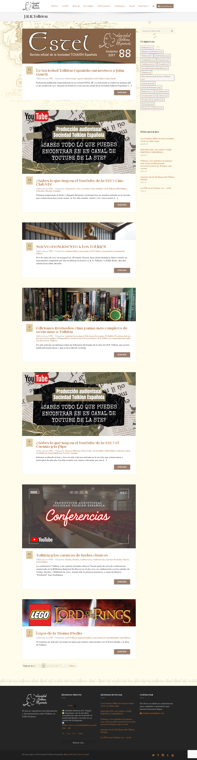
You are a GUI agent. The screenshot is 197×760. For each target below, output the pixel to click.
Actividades (88, 6)
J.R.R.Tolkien (99, 79)
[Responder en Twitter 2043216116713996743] (63, 733)
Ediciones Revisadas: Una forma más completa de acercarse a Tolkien (81, 330)
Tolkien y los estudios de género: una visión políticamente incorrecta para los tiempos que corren (156, 165)
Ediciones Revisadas (94, 336)
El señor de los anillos (46, 338)
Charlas (75, 560)
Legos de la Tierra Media (59, 633)
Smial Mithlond (55, 453)
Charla (68, 560)
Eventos (164, 64)
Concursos (148, 83)
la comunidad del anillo (119, 338)
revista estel (149, 95)
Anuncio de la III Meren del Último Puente (157, 178)
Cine (78, 189)
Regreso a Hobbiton (152, 51)
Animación (70, 189)
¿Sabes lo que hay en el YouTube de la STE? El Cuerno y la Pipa (77, 445)
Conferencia (86, 560)
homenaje (84, 251)
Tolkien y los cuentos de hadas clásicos (72, 555)
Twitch (66, 453)
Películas (40, 191)
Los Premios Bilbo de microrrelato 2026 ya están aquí (157, 139)
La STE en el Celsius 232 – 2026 (155, 188)
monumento (107, 251)
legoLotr (101, 638)
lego (95, 638)
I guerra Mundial (84, 79)
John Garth (111, 79)
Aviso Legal (83, 754)
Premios (163, 60)
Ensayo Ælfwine (72, 451)
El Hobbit (109, 336)
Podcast (147, 47)
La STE (65, 6)
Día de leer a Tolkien (152, 108)
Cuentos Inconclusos (74, 336)
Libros (163, 95)
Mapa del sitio (70, 754)
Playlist (48, 191)
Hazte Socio (143, 6)
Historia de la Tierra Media (83, 338)
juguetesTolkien (85, 638)
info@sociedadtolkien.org (153, 713)
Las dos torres (42, 341)
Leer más (122, 92)
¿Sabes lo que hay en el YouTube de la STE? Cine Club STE (79, 183)
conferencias (98, 560)
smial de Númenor (151, 87)
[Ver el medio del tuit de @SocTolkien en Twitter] (69, 728)
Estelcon (147, 91)
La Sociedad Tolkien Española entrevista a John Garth (80, 72)
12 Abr (70, 705)
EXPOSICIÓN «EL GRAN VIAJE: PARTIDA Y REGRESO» (156, 150)
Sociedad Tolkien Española (155, 68)
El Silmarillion (63, 338)
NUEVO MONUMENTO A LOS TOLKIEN (71, 247)
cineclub (85, 189)
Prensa (132, 6)
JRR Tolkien (121, 189)
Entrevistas (70, 79)
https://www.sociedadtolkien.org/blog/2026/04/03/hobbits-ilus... (90, 726)
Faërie (126, 560)
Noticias (76, 6)
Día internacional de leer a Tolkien (156, 78)
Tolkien (54, 6)
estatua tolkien (72, 251)
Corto (92, 189)
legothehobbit (112, 638)
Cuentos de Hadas (114, 560)
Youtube (57, 191)
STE (51, 79)
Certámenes (119, 6)
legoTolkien (125, 638)
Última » (72, 665)
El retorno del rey (122, 336)
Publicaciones (104, 6)
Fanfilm (99, 189)
